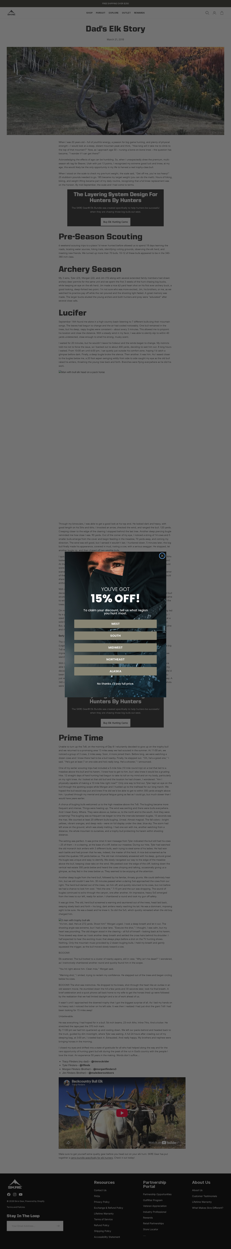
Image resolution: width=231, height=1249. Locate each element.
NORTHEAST (115, 659)
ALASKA (115, 671)
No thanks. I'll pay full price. (115, 684)
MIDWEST (115, 647)
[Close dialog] (162, 555)
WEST (115, 624)
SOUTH (115, 635)
